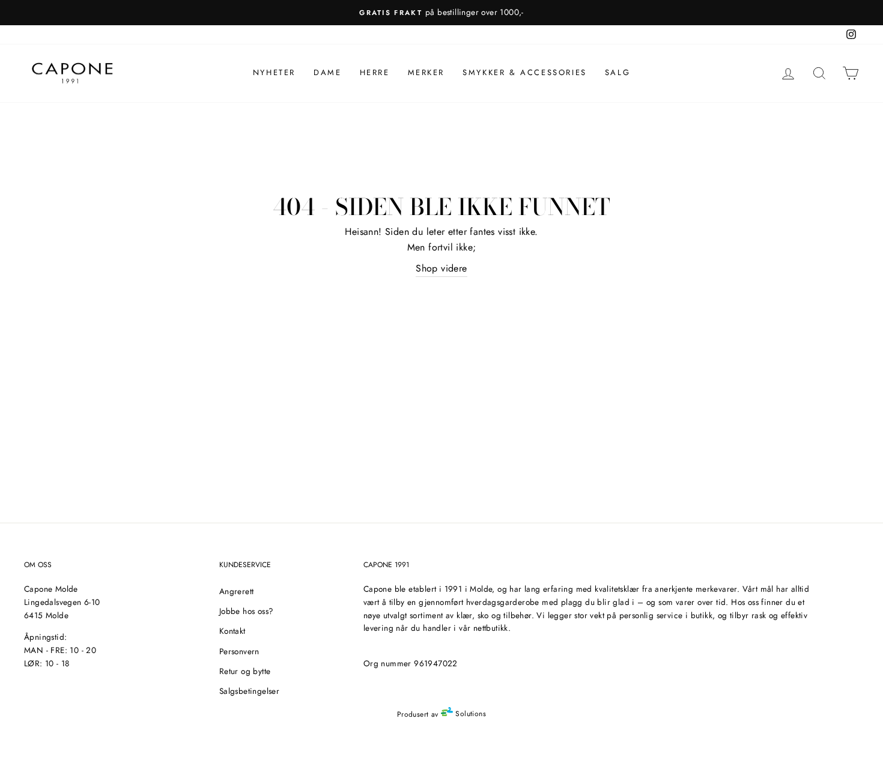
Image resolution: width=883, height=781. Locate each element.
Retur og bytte (245, 671)
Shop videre (441, 268)
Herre (375, 72)
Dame (327, 72)
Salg (617, 72)
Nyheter (274, 72)
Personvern (239, 651)
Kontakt (232, 631)
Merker (426, 72)
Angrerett (236, 591)
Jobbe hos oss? (246, 611)
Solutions (469, 713)
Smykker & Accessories (525, 72)
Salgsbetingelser (249, 691)
